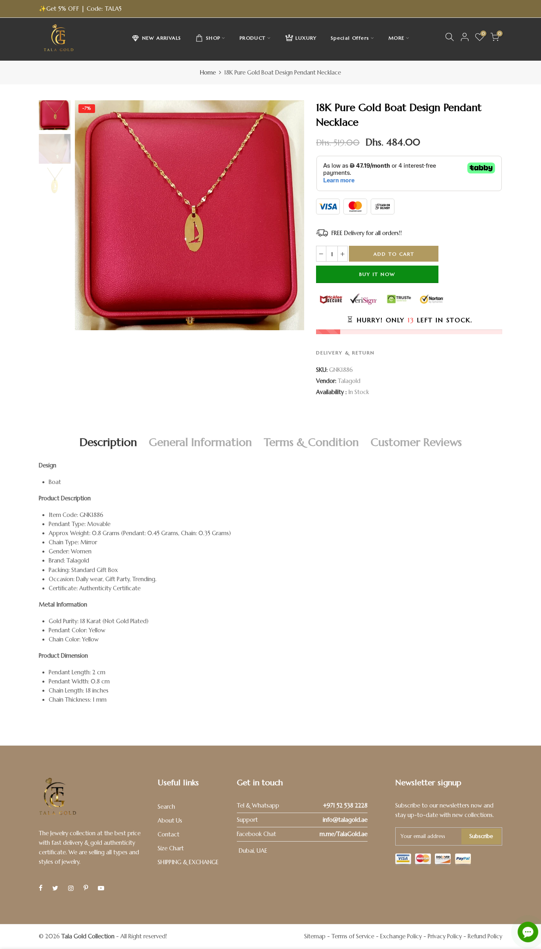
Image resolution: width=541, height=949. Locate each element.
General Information (200, 442)
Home (208, 72)
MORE (397, 38)
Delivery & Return (345, 353)
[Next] (291, 215)
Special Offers (350, 38)
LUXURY (305, 38)
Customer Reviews (416, 442)
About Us (170, 820)
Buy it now (377, 274)
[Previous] (87, 215)
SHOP (213, 38)
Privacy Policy (445, 936)
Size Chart (171, 848)
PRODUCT (253, 38)
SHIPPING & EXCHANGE (188, 862)
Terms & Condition (311, 442)
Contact (168, 834)
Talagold (349, 381)
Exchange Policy (401, 936)
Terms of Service (352, 936)
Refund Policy (485, 936)
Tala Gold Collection (87, 936)
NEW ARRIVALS (161, 38)
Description (108, 442)
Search (166, 806)
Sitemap (315, 936)
